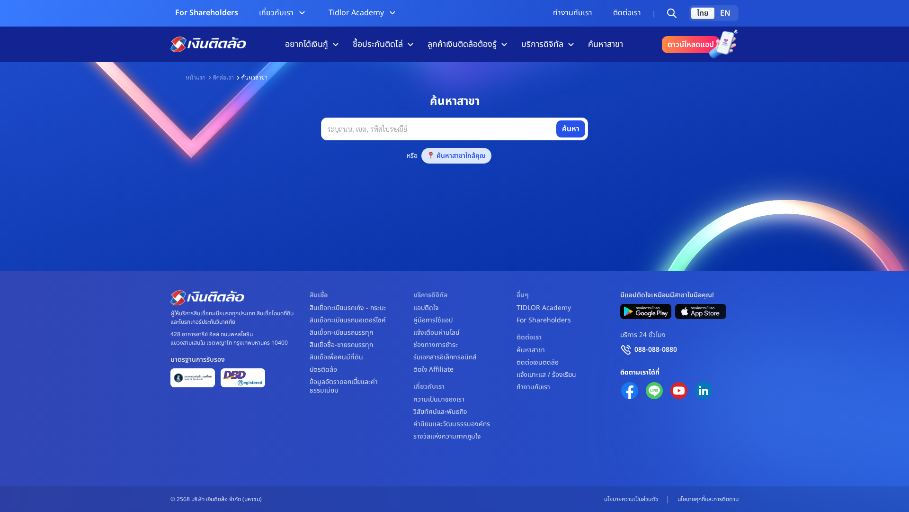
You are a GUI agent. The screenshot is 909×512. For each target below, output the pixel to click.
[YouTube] (678, 390)
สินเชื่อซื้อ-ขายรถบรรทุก (341, 345)
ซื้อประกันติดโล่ (378, 44)
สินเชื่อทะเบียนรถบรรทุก (341, 333)
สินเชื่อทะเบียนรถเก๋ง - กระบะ (348, 308)
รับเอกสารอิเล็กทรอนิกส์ (444, 357)
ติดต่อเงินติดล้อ (538, 362)
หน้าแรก (195, 77)
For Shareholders (206, 12)
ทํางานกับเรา (572, 12)
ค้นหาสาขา (605, 44)
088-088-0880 (655, 350)
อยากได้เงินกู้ (306, 44)
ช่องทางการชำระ (435, 345)
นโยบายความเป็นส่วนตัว (631, 499)
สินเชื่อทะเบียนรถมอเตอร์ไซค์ (348, 320)
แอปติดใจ (425, 308)
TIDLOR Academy (544, 308)
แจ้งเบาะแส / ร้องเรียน (546, 375)
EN (725, 13)
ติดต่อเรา (627, 12)
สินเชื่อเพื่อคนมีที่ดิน (336, 357)
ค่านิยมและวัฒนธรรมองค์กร (451, 424)
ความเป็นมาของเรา (438, 399)
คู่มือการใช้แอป (433, 320)
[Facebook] (629, 390)
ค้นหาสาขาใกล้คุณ (461, 156)
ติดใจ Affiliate (433, 370)
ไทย (703, 13)
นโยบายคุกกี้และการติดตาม (708, 499)
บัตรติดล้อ (323, 370)
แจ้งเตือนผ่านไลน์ (436, 333)
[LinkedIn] (703, 390)
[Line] (654, 390)
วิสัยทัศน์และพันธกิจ (440, 412)
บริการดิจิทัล (542, 44)
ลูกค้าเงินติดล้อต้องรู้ (462, 44)
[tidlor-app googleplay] (645, 311)
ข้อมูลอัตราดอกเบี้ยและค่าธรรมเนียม (344, 386)
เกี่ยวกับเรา (276, 12)
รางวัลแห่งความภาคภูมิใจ (447, 436)
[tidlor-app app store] (700, 311)
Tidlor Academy (356, 12)
